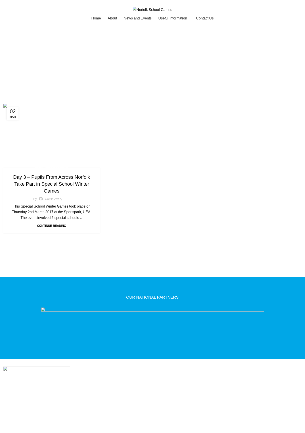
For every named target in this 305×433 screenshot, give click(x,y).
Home (131, 70)
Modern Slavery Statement (148, 395)
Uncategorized (56, 168)
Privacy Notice (101, 395)
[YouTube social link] (161, 409)
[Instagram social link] (155, 409)
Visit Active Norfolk (199, 395)
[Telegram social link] (26, 3)
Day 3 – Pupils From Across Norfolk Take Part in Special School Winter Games (51, 184)
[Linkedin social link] (21, 3)
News (39, 168)
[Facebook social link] (5, 3)
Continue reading (51, 225)
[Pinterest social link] (16, 3)
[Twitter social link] (11, 3)
